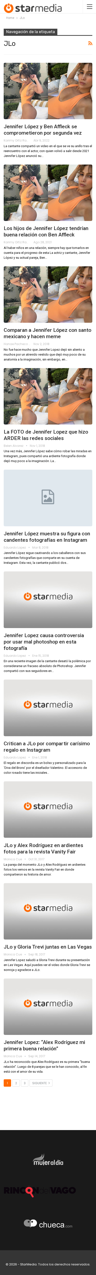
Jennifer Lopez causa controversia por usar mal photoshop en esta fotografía (44, 641)
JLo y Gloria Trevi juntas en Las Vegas (48, 947)
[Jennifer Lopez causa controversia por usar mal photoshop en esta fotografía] (48, 599)
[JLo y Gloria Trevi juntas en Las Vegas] (48, 911)
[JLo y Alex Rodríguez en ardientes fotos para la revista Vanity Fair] (48, 809)
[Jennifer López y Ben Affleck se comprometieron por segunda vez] (48, 91)
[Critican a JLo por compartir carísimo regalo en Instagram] (48, 708)
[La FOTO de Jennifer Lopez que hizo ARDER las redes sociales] (48, 396)
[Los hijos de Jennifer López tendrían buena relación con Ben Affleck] (48, 193)
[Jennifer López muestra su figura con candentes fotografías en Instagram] (48, 498)
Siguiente (40, 1083)
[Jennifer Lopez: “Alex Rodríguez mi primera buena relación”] (48, 1007)
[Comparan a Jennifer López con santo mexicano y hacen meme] (48, 294)
